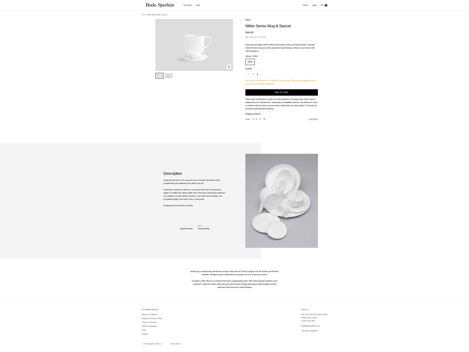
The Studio (187, 5)
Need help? (313, 119)
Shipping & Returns (253, 114)
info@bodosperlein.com (310, 326)
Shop (198, 5)
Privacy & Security (149, 322)
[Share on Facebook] (253, 119)
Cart (323, 5)
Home (144, 15)
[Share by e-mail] (264, 119)
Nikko (248, 20)
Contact (145, 334)
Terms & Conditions (149, 314)
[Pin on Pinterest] (256, 119)
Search (305, 5)
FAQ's (144, 330)
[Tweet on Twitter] (260, 119)
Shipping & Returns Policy (152, 318)
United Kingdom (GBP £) (152, 344)
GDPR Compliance (149, 326)
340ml (250, 62)
